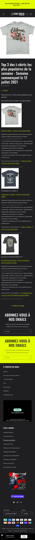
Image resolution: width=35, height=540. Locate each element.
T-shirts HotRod (8, 379)
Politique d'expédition (9, 452)
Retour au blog (18, 306)
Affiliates (6, 391)
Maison (5, 371)
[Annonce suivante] (32, 4)
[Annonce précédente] (3, 4)
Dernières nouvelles (9, 440)
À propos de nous (8, 436)
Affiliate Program (8, 432)
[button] (3, 14)
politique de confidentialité (11, 455)
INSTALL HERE (24, 536)
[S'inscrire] (30, 331)
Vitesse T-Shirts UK (10, 528)
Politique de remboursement (11, 448)
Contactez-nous (8, 395)
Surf (4, 383)
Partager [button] (5, 90)
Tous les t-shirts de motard (11, 375)
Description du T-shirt (9, 467)
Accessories (7, 387)
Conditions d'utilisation (10, 459)
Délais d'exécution (8, 463)
